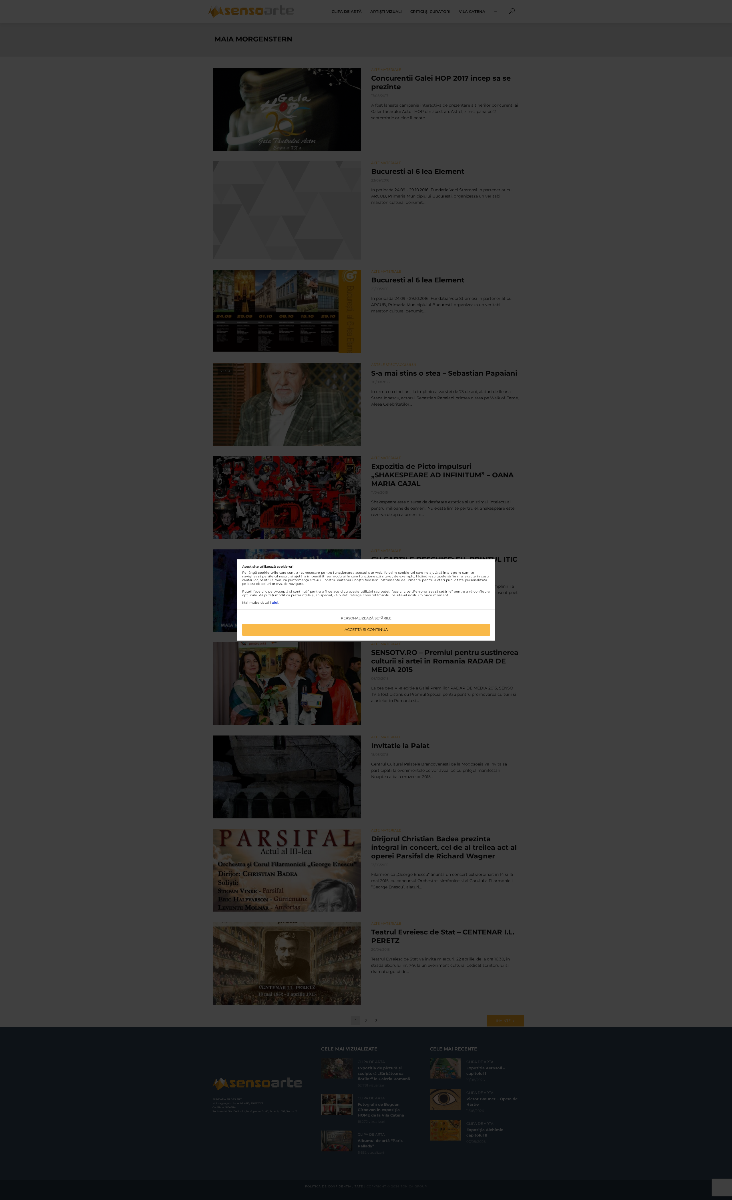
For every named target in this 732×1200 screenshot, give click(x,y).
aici (275, 603)
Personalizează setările (366, 618)
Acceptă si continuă (366, 629)
